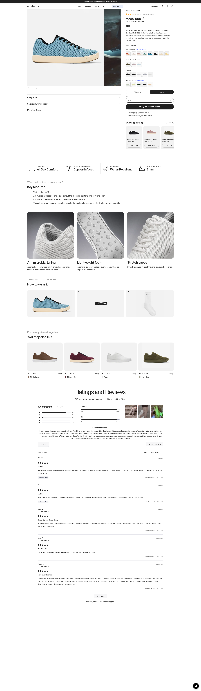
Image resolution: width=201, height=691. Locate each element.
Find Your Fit (117, 6)
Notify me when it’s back (149, 106)
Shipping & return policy (37, 103)
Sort (146, 452)
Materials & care (34, 110)
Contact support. (108, 601)
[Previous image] (29, 88)
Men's (162, 92)
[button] (56, 412)
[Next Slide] (161, 411)
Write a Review (149, 14)
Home (128, 10)
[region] (144, 411)
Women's (138, 92)
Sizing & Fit (32, 97)
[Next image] (32, 88)
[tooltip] (108, 427)
